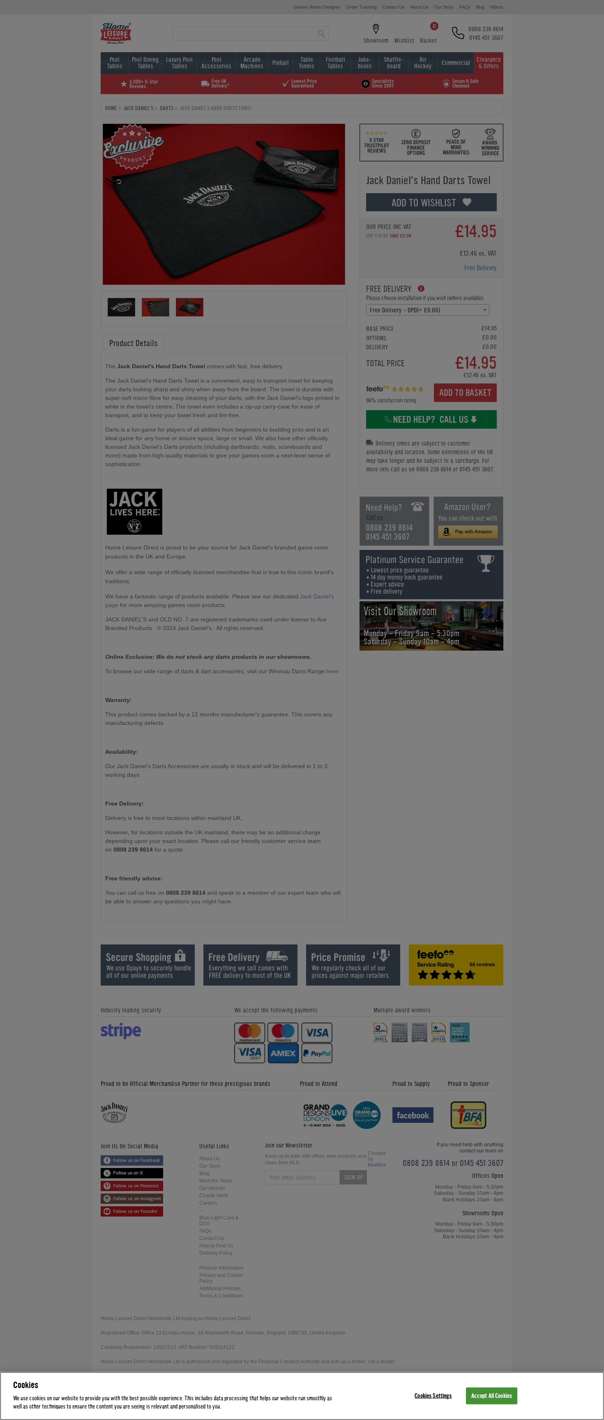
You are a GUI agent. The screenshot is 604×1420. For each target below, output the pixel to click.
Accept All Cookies (491, 1395)
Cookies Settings (433, 1395)
